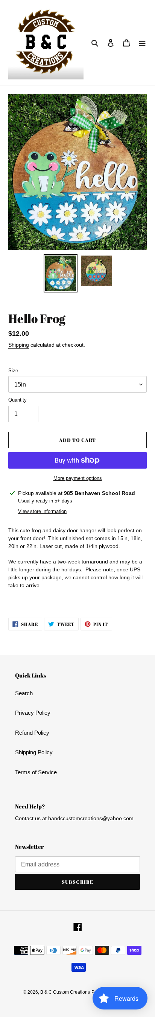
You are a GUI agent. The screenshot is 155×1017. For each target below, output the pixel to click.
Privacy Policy (32, 712)
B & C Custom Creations (65, 992)
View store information (42, 511)
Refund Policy (32, 732)
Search (24, 693)
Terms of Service (36, 772)
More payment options (77, 478)
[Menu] (142, 43)
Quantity (17, 400)
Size (13, 370)
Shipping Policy (34, 752)
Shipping (18, 345)
